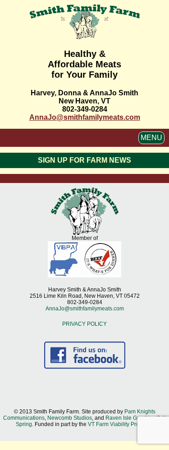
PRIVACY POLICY (84, 324)
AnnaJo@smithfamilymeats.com (84, 117)
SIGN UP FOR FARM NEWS (84, 160)
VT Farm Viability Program (120, 424)
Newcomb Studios (69, 418)
